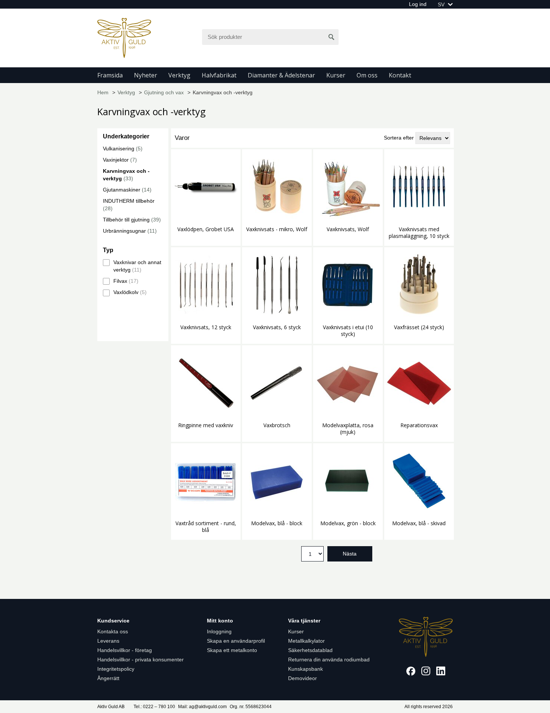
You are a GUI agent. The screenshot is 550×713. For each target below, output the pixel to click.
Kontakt (400, 75)
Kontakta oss (112, 631)
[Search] (331, 37)
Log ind (418, 4)
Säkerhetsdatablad (310, 650)
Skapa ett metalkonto (232, 650)
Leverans (108, 641)
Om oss (367, 75)
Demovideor (302, 678)
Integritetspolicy (115, 669)
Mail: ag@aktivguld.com (202, 706)
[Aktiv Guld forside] (124, 37)
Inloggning (219, 631)
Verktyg (179, 75)
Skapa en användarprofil (236, 641)
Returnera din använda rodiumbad (329, 659)
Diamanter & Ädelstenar (281, 75)
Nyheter (145, 75)
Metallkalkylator (306, 641)
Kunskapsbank (305, 669)
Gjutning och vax (164, 92)
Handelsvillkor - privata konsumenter (140, 659)
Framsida (110, 75)
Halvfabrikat (219, 75)
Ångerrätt (108, 678)
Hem (103, 92)
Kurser (335, 75)
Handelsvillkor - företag (124, 650)
